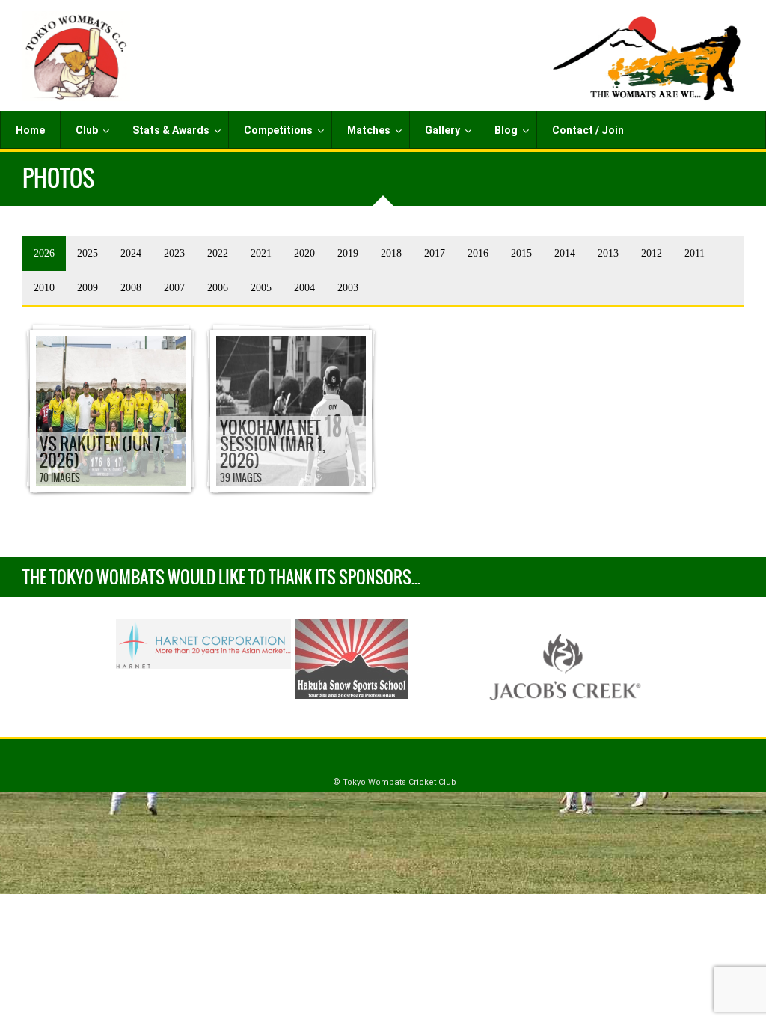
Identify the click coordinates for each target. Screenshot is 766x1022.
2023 (174, 253)
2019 (347, 253)
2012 (651, 253)
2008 (130, 287)
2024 (130, 253)
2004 (304, 287)
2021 (261, 253)
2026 (44, 253)
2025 (87, 253)
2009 (87, 287)
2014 (564, 253)
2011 (694, 253)
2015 (521, 253)
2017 (434, 253)
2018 (391, 253)
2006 (217, 287)
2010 (44, 287)
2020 (304, 253)
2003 (347, 287)
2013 (608, 253)
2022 (217, 253)
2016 (478, 253)
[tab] (44, 253)
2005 (261, 287)
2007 (174, 287)
